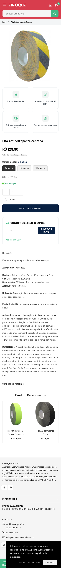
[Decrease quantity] (6, 192)
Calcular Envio (46, 230)
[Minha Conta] (50, 5)
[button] (5, 5)
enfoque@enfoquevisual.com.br (20, 537)
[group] (30, 56)
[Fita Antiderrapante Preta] (45, 414)
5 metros (9, 168)
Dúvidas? (11, 199)
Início (4, 22)
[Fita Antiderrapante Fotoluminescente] (15, 414)
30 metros (40, 168)
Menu (4, 565)
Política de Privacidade (29, 562)
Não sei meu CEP (13, 239)
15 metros (24, 168)
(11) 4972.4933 (12, 532)
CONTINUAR (50, 562)
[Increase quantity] (19, 192)
